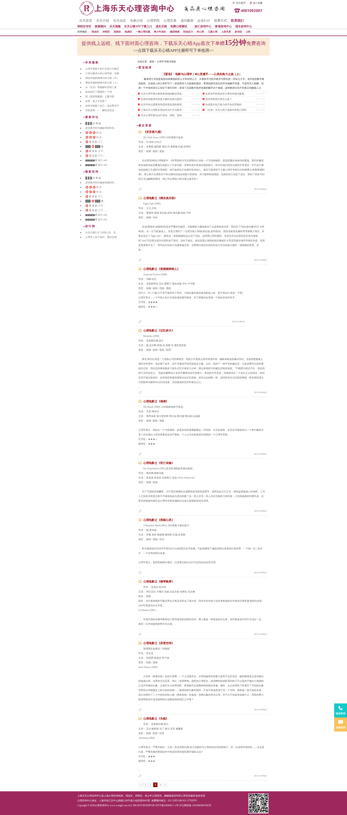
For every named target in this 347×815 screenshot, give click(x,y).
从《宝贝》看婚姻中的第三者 (101, 87)
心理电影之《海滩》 (156, 401)
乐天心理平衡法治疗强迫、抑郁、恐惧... (162, 115)
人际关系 (226, 31)
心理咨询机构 (116, 795)
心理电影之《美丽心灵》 (158, 519)
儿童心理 (212, 31)
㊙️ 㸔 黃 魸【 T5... (95, 151)
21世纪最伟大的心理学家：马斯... (103, 73)
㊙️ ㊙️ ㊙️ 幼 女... (94, 132)
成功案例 (187, 20)
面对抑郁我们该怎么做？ (218, 99)
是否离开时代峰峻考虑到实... (100, 128)
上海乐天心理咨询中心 (89, 795)
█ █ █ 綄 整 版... (94, 123)
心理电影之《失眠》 (156, 718)
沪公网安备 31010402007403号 (195, 805)
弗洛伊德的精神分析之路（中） (102, 78)
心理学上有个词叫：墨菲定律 (101, 237)
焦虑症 (128, 31)
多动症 (238, 31)
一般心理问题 (143, 31)
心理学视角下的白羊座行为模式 (102, 68)
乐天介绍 (102, 20)
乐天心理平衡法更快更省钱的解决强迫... (162, 93)
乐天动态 (119, 20)
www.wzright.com (119, 805)
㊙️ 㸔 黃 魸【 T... (94, 141)
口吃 (248, 31)
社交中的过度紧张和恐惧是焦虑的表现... (162, 104)
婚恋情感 (175, 31)
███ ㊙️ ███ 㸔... (95, 146)
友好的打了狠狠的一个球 (98, 91)
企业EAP (203, 20)
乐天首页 (85, 20)
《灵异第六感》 (153, 131)
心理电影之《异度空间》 (158, 643)
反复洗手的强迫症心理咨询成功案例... (225, 93)
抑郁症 (106, 31)
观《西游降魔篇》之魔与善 (99, 96)
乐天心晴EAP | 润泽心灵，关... (101, 232)
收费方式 (220, 20)
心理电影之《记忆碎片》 (158, 330)
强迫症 (95, 31)
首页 (151, 61)
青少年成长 (160, 31)
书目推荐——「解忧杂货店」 (101, 110)
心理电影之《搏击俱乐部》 (160, 198)
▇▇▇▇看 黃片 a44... (97, 160)
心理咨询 (186, 795)
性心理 (200, 31)
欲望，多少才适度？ (96, 101)
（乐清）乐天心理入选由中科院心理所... (226, 110)
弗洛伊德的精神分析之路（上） (102, 82)
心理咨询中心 (84, 800)
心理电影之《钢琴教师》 (158, 581)
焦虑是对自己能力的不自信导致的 (223, 104)
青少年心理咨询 (153, 795)
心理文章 (170, 20)
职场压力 (188, 31)
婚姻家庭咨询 (171, 795)
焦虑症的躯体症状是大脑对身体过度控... (162, 99)
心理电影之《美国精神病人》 (161, 268)
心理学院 (153, 20)
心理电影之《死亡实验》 (158, 462)
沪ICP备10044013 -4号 (167, 805)
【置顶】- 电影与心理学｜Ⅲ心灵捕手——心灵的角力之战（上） (202, 74)
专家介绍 (136, 20)
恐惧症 (117, 31)
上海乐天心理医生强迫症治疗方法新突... (162, 110)
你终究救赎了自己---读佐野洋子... (103, 105)
